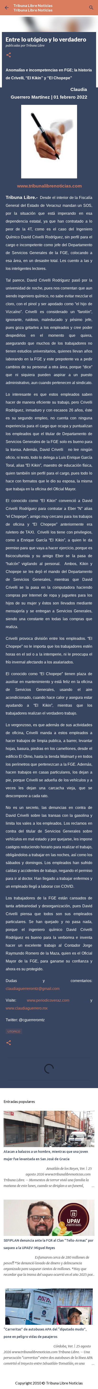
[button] (8, 55)
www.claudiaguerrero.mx (27, 1008)
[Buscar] (91, 7)
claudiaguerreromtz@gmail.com (32, 989)
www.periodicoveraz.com (48, 1000)
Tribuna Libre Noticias (33, 5)
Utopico (14, 1031)
